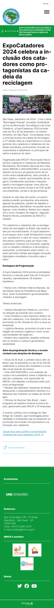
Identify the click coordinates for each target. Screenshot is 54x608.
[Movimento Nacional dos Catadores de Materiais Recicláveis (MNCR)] (22, 16)
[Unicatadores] (17, 501)
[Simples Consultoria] (27, 604)
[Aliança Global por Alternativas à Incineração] (35, 555)
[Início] (2, 31)
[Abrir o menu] (46, 11)
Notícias (11, 31)
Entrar (45, 3)
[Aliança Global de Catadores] (19, 555)
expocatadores (16, 447)
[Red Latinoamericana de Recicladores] (27, 569)
